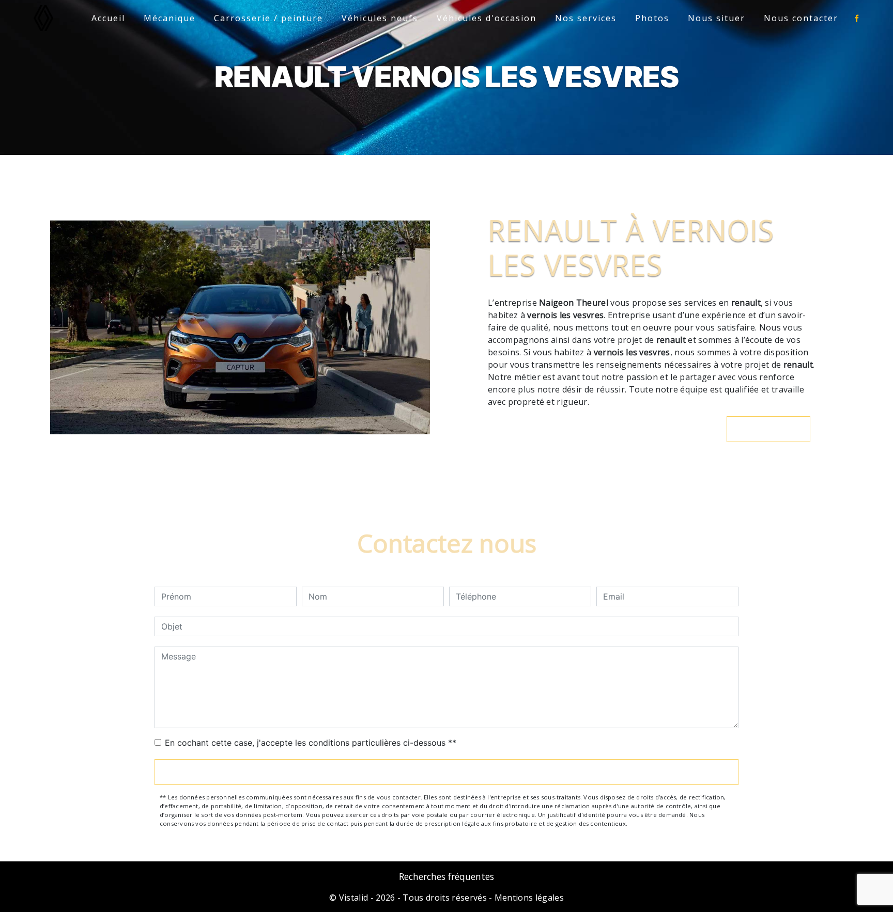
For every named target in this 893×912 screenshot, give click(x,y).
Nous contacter (801, 18)
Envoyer (446, 772)
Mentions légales (528, 897)
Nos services (586, 18)
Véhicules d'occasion (486, 18)
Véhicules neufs (380, 18)
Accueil (108, 18)
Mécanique (169, 18)
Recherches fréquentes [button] (446, 876)
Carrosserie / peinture (268, 18)
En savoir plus (774, 429)
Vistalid (353, 897)
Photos (652, 18)
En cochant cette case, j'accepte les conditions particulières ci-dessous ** (310, 742)
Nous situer (716, 18)
